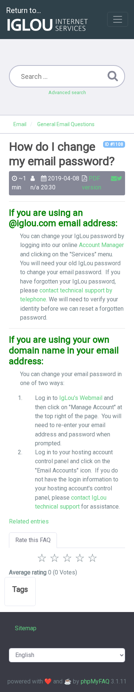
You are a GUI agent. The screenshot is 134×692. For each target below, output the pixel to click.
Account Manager (101, 245)
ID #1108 (114, 144)
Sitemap (25, 628)
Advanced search (67, 92)
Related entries (29, 521)
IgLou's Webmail (80, 397)
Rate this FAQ (33, 540)
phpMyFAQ (95, 681)
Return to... (23, 10)
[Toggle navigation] (117, 19)
